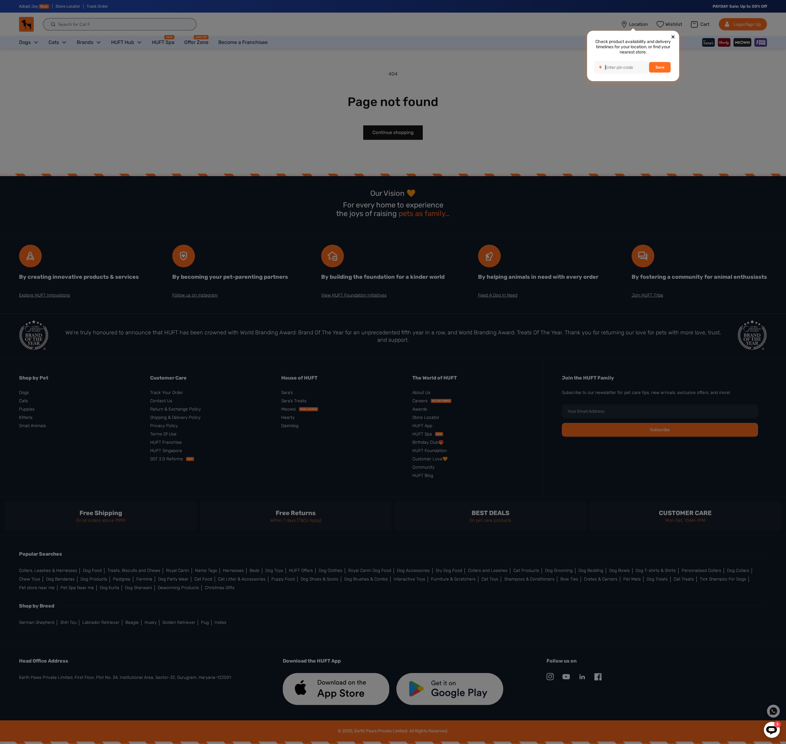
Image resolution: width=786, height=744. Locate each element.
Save (660, 67)
